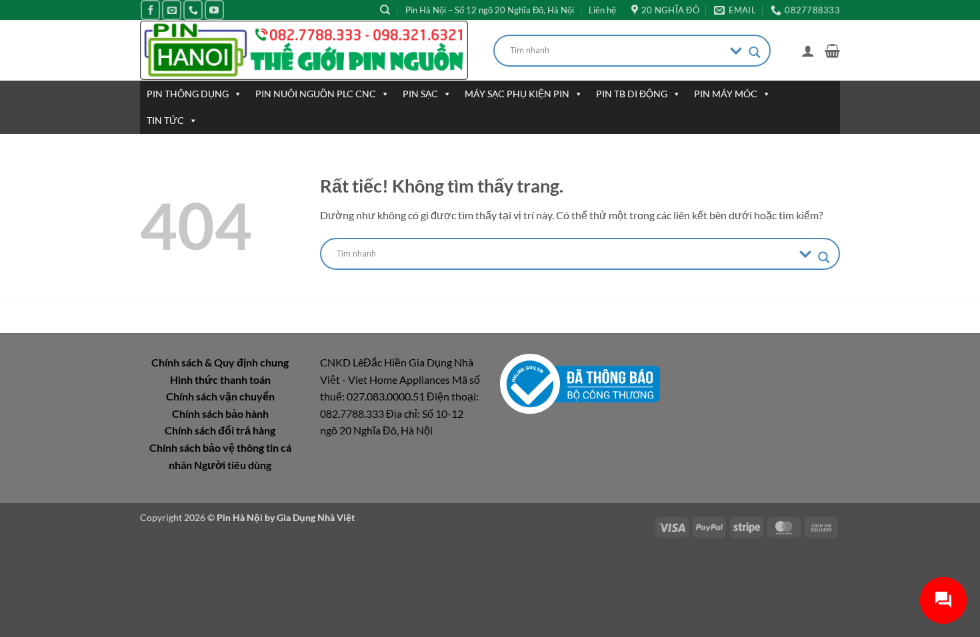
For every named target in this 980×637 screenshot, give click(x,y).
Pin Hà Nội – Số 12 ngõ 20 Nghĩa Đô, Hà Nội (489, 10)
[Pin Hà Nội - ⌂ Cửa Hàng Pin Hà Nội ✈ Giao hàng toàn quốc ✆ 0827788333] (306, 50)
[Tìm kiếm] (385, 10)
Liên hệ (602, 10)
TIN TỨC (165, 120)
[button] (808, 50)
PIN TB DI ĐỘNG (631, 93)
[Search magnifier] (754, 52)
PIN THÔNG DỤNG (188, 93)
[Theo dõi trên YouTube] (214, 9)
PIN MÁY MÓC (725, 93)
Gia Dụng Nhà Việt (316, 517)
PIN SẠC (420, 93)
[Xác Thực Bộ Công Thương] (580, 382)
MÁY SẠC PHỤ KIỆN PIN (517, 93)
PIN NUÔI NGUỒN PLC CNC (315, 93)
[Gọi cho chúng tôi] (193, 9)
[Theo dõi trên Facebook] (150, 9)
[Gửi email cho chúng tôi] (171, 9)
